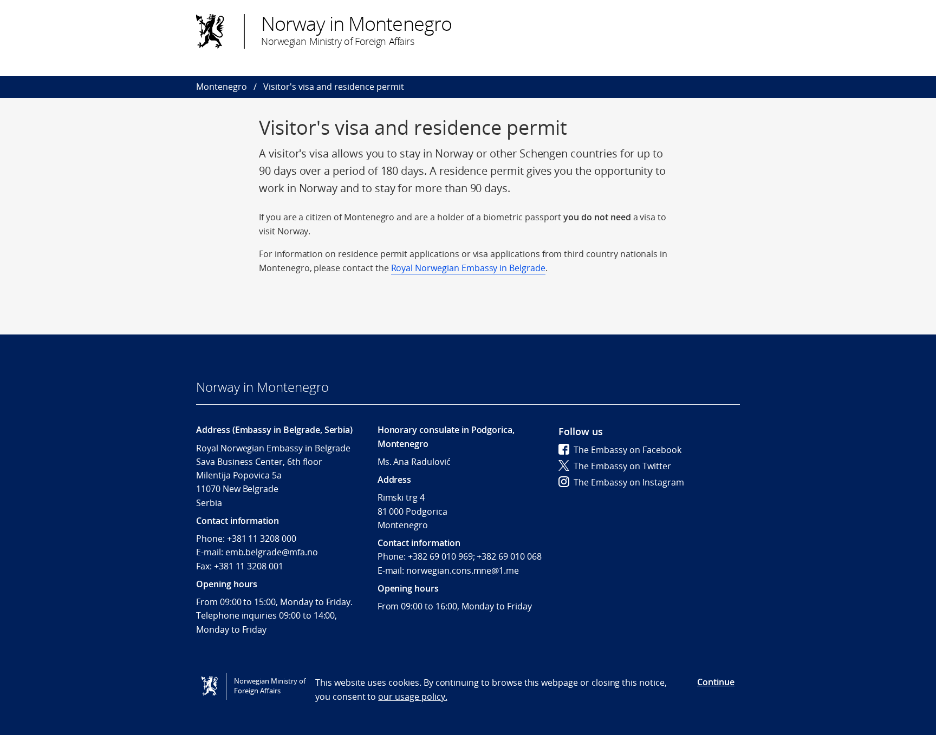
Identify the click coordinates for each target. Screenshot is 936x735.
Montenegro (221, 87)
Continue (715, 682)
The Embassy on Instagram (629, 482)
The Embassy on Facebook (627, 450)
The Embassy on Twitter (622, 466)
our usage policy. (412, 697)
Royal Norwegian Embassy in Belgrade (468, 268)
